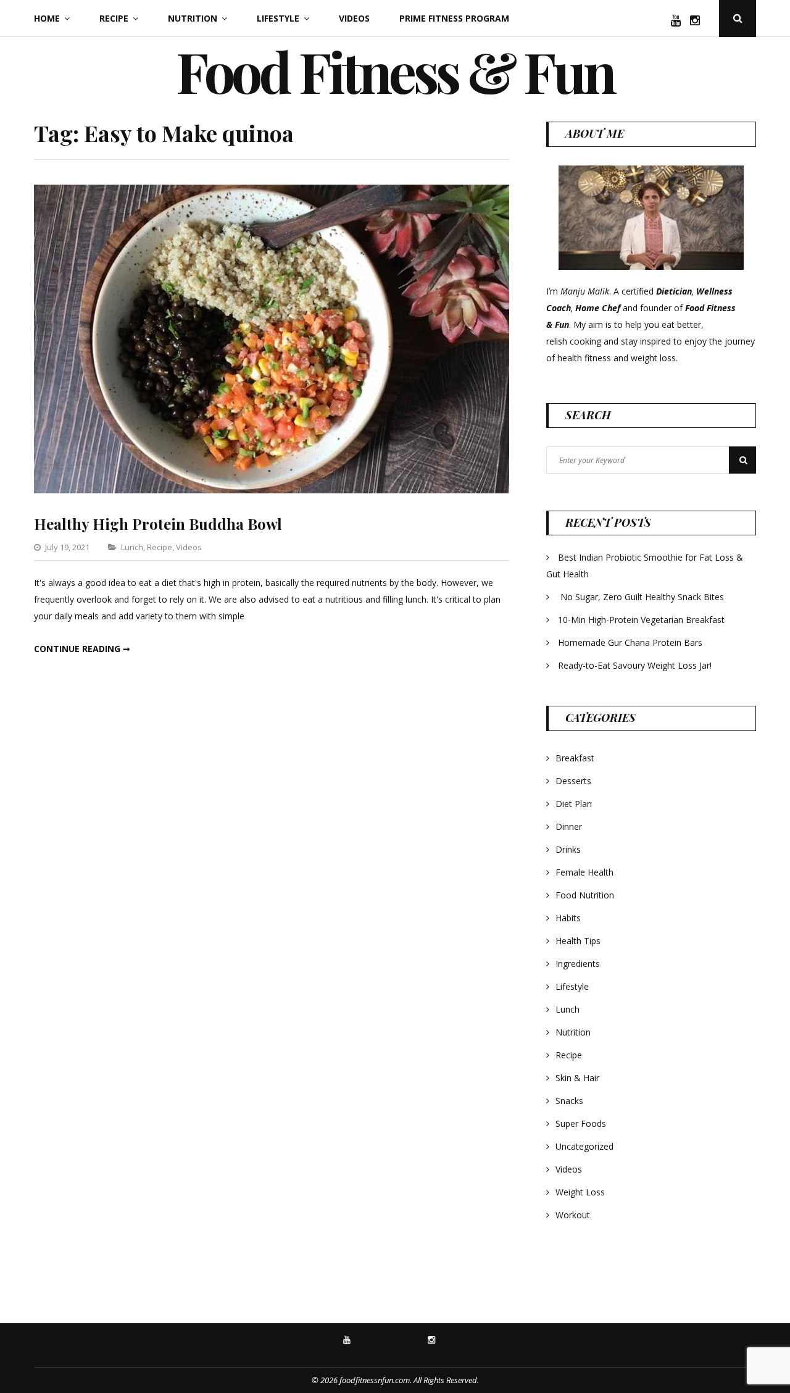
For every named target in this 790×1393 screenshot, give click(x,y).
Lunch (132, 547)
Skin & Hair (577, 1078)
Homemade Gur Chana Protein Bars (630, 642)
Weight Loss (580, 1192)
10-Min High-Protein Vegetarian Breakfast (642, 619)
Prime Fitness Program (454, 18)
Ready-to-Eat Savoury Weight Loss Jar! (635, 665)
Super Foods (580, 1123)
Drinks (568, 849)
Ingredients (577, 963)
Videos (354, 18)
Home (47, 18)
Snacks (569, 1100)
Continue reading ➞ (82, 649)
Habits (568, 918)
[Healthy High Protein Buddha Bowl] (271, 490)
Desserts (573, 781)
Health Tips (578, 941)
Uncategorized (584, 1146)
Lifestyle (278, 18)
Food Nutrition (584, 895)
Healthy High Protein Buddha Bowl (158, 523)
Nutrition (192, 18)
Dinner (568, 826)
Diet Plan (573, 803)
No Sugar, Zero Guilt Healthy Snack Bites (642, 597)
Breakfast (574, 758)
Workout (572, 1215)
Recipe (113, 18)
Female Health (584, 872)
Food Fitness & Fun (395, 71)
